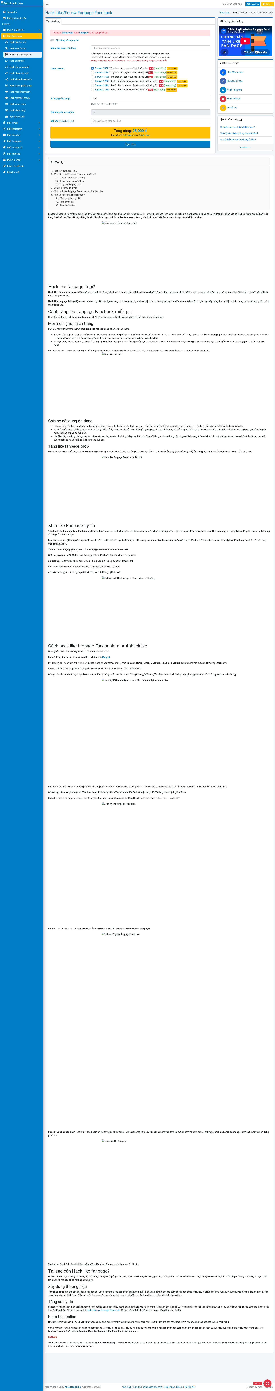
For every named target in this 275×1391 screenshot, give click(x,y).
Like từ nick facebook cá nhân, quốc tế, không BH (141, 81)
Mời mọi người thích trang (72, 177)
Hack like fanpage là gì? (65, 170)
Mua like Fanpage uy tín (65, 188)
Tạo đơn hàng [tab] (53, 21)
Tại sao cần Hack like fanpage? (69, 194)
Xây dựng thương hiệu (70, 198)
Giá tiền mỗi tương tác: (62, 112)
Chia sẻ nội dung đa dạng (72, 181)
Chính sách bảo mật (152, 1387)
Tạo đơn (130, 144)
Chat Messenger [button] (234, 72)
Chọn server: (57, 68)
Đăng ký (269, 4)
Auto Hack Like (73, 1387)
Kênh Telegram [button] (234, 89)
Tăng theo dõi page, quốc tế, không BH (135, 72)
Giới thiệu (126, 1387)
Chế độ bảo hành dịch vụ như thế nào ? (239, 133)
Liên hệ (137, 1387)
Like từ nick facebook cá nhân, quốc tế (135, 89)
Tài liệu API (190, 1387)
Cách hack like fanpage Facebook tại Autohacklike (78, 191)
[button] (47, 4)
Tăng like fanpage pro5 (71, 184)
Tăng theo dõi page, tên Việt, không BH (136, 68)
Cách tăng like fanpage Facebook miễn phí (74, 174)
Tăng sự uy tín (66, 201)
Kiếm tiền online (67, 205)
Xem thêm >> (245, 147)
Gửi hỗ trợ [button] (231, 107)
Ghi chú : (62, 121)
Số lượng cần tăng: (60, 98)
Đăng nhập (254, 4)
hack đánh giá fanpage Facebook (103, 1310)
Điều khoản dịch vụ (173, 1387)
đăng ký (105, 657)
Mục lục (59, 162)
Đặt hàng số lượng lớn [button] (67, 40)
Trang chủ (224, 12)
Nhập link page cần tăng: (63, 48)
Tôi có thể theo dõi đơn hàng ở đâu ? (238, 139)
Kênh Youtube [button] (233, 98)
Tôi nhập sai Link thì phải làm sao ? (237, 127)
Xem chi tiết (172, 68)
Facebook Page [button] (234, 81)
